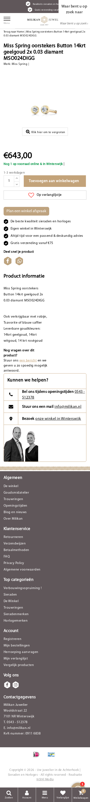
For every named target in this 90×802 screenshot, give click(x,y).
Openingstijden (15, 506)
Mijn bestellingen (17, 645)
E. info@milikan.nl (17, 728)
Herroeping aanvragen (21, 652)
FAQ (7, 556)
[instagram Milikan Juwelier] (15, 684)
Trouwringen (13, 499)
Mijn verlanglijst (16, 658)
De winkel (11, 486)
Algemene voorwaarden (22, 569)
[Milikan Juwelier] (45, 20)
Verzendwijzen (15, 543)
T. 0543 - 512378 (16, 722)
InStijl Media (45, 779)
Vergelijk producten (19, 665)
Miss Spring (19, 64)
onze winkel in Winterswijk (58, 419)
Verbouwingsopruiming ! (23, 588)
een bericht (28, 360)
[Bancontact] (52, 757)
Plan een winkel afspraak (26, 211)
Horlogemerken (16, 621)
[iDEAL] (37, 757)
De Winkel (11, 601)
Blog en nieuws (15, 512)
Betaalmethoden (16, 550)
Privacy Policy (14, 563)
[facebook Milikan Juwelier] (7, 684)
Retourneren (13, 537)
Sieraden (10, 595)
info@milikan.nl (67, 407)
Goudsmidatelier (16, 493)
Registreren (12, 639)
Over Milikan (13, 519)
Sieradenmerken (16, 614)
